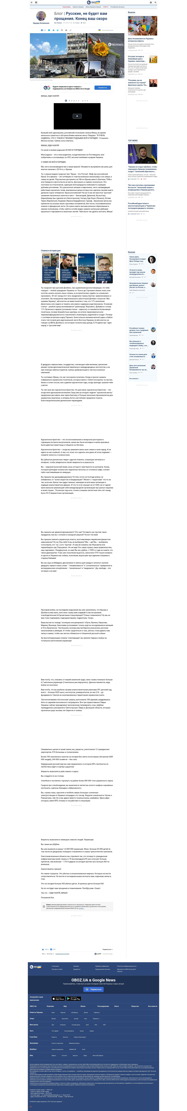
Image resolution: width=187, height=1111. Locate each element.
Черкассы (97, 1012)
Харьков (62, 1012)
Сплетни (64, 1055)
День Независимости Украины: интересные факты (141, 40)
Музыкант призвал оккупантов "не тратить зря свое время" (137, 90)
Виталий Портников (135, 277)
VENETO (105, 7)
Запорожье (74, 1012)
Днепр (86, 1012)
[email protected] (52, 1096)
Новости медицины (57, 1049)
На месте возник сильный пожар (138, 211)
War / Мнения (58, 23)
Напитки (65, 1037)
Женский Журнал (98, 1055)
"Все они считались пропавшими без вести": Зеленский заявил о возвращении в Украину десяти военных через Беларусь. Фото (141, 187)
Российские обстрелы (117, 7)
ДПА (87, 1025)
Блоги (116, 1006)
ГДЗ (53, 1025)
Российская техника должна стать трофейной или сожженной (138, 330)
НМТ (104, 1025)
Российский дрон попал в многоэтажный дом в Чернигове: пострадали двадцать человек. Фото (142, 205)
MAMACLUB (72, 1049)
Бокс (85, 1018)
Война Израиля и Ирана (93, 7)
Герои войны (67, 7)
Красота (75, 1055)
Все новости (152, 1006)
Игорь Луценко (133, 264)
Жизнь (83, 1006)
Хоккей (76, 1018)
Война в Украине (78, 7)
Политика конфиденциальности (126, 966)
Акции (82, 1031)
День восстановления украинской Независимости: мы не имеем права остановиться (137, 368)
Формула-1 (96, 1018)
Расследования (103, 1006)
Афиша (54, 1055)
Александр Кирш (134, 348)
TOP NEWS (133, 140)
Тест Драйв (55, 1031)
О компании (55, 966)
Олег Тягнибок (133, 372)
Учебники (63, 1025)
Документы (76, 969)
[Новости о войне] (97, 954)
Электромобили (69, 1031)
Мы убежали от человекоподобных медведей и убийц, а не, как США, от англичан (138, 343)
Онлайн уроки (76, 1025)
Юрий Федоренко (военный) (137, 290)
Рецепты (54, 1037)
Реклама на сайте (57, 969)
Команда (76, 966)
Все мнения (133, 378)
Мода (85, 1055)
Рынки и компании (57, 1043)
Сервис (92, 1031)
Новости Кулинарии (80, 1037)
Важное (131, 12)
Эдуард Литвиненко (41, 23)
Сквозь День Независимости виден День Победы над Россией (137, 259)
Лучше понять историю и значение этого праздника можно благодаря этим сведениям (141, 46)
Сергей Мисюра (133, 335)
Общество (135, 1006)
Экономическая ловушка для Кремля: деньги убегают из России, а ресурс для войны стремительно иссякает (138, 285)
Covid (83, 1049)
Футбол (54, 1018)
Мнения (131, 252)
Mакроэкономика (74, 1043)
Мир (65, 1006)
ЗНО (96, 1025)
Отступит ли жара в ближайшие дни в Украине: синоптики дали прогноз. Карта (136, 58)
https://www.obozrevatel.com (94, 1064)
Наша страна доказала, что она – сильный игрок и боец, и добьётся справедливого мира (142, 175)
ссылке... (81, 908)
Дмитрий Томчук (134, 359)
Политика (50, 1006)
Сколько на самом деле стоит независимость (138, 355)
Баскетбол (65, 1018)
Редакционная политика (62, 954)
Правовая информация (102, 966)
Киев (53, 1012)
